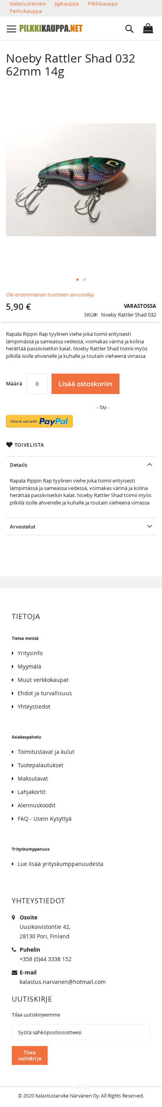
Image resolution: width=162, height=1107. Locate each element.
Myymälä (29, 666)
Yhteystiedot (34, 706)
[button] (77, 279)
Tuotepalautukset (40, 765)
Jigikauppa (67, 3)
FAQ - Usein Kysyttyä (45, 818)
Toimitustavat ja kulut (46, 751)
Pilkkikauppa (103, 3)
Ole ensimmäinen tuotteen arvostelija (50, 294)
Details (18, 464)
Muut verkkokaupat (43, 679)
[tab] (81, 464)
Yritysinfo (30, 653)
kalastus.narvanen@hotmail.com (63, 981)
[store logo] (51, 28)
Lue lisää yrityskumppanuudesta (60, 864)
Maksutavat (33, 778)
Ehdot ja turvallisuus (45, 693)
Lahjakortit (32, 792)
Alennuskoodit (36, 805)
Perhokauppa (26, 11)
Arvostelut (22, 526)
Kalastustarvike (28, 3)
